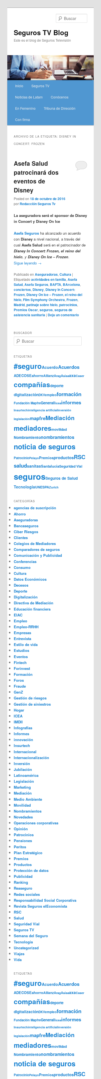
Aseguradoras (46, 274)
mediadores (32, 428)
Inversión (22, 763)
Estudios (21, 650)
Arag (57, 375)
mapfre (37, 418)
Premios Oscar (26, 309)
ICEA (18, 716)
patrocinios (68, 304)
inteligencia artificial (43, 410)
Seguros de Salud (61, 478)
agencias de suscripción (35, 507)
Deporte (20, 591)
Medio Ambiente (28, 799)
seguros (46, 309)
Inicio (19, 85)
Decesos (21, 585)
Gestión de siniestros (32, 704)
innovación (23, 739)
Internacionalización (31, 757)
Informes (21, 733)
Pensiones (23, 840)
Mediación (60, 418)
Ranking (21, 882)
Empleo (20, 620)
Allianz (48, 375)
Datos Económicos (30, 579)
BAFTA (55, 284)
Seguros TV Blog (41, 32)
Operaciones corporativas (36, 822)
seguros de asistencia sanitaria (43, 312)
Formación (23, 674)
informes (71, 402)
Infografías (23, 727)
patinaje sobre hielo (42, 304)
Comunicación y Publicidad (38, 555)
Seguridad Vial (70, 466)
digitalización (26, 394)
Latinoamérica (26, 775)
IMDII (18, 721)
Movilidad (22, 805)
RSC (79, 457)
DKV (41, 395)
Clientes (21, 537)
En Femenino (25, 108)
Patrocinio (21, 458)
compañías (32, 384)
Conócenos (59, 97)
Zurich (54, 487)
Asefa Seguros (36, 284)
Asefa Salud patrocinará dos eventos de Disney (36, 176)
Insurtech (21, 410)
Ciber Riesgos (26, 531)
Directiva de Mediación (33, 602)
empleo (51, 394)
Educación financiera (32, 609)
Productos (23, 864)
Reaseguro (23, 888)
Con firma (22, 119)
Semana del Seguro (31, 935)
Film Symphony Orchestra (44, 299)
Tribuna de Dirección (59, 108)
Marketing (22, 787)
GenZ (18, 692)
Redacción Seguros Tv (38, 203)
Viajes (19, 953)
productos (64, 457)
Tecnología (24, 487)
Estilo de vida (26, 644)
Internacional (25, 751)
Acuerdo (50, 367)
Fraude (20, 686)
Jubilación (23, 769)
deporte (56, 385)
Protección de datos (31, 870)
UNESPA (42, 487)
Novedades (23, 817)
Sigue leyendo (28, 263)
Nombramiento (27, 437)
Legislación (24, 781)
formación (69, 394)
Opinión (21, 828)
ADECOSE (23, 375)
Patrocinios (24, 834)
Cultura (65, 274)
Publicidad (23, 876)
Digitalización (26, 597)
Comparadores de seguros (37, 549)
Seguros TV (40, 85)
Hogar (19, 710)
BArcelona (71, 284)
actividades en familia (48, 279)
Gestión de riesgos (30, 698)
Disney (38, 289)
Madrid (19, 304)
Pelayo (34, 458)
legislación (22, 419)
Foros (19, 680)
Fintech (20, 662)
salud (20, 465)
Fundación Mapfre (27, 403)
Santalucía (50, 466)
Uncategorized (26, 947)
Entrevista (22, 638)
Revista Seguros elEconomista (40, 906)
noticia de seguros (44, 446)
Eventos (21, 656)
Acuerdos (68, 367)
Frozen (71, 299)
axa (72, 375)
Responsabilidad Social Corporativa (45, 900)
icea (58, 403)
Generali (48, 402)
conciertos (22, 289)
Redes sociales (27, 894)
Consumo (22, 567)
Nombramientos (28, 811)
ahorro (37, 375)
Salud (19, 918)
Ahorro (20, 514)
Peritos (20, 846)
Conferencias (25, 561)
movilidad (59, 429)
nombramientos (57, 437)
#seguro (28, 366)
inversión (64, 410)
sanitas (34, 466)
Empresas (22, 632)
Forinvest (22, 668)
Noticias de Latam (29, 97)
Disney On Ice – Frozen (44, 294)
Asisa (65, 375)
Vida (18, 959)
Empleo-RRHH (26, 626)
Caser (80, 376)
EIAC (18, 615)
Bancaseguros (26, 525)
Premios (46, 457)
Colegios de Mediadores (35, 543)
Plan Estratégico (28, 852)
